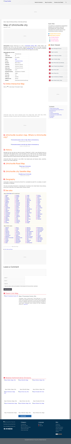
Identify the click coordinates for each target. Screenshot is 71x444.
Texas (38, 232)
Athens (6, 200)
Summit (38, 205)
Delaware (7, 220)
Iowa (17, 230)
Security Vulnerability (59, 428)
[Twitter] (6, 429)
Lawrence (18, 221)
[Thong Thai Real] (10, 2)
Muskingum (29, 212)
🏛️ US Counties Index (53, 39)
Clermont (7, 210)
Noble (28, 214)
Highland (18, 210)
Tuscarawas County (29, 45)
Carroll (6, 206)
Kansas (17, 231)
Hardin (17, 206)
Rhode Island (40, 227)
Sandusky (39, 199)
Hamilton (18, 204)
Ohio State (9, 193)
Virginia (38, 236)
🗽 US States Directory (54, 37)
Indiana (17, 228)
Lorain (28, 196)
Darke (6, 217)
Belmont (7, 202)
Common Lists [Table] (58, 2)
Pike (27, 220)
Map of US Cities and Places (12, 21)
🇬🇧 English (40, 424)
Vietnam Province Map (25, 428)
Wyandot (39, 218)
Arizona (6, 230)
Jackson (17, 215)
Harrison (18, 207)
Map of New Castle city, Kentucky (57, 62)
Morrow (28, 211)
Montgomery (29, 209)
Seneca (38, 201)
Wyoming (39, 241)
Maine (17, 235)
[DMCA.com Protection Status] (59, 434)
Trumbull (39, 206)
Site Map (57, 431)
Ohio (36, 45)
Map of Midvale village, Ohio (25, 412)
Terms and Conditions (59, 427)
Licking (17, 222)
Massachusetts (19, 237)
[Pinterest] (12, 429)
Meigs (28, 204)
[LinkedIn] (10, 429)
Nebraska (29, 228)
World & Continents (39, 2)
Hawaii (6, 241)
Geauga (17, 200)
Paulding (28, 216)
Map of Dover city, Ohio (25, 401)
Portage (28, 221)
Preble (28, 222)
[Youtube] (8, 429)
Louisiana (18, 233)
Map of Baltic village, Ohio (10, 389)
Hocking (17, 211)
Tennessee (39, 231)
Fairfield (7, 222)
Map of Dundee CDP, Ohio (38, 401)
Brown (6, 204)
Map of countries (48, 2)
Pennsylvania (29, 242)
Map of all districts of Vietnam (57, 76)
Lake (17, 218)
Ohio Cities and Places (22, 21)
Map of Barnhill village (24, 389)
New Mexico (29, 233)
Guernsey (18, 202)
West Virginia (40, 238)
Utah (38, 233)
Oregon (28, 241)
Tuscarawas (39, 207)
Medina (28, 202)
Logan (28, 195)
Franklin (17, 196)
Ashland (7, 197)
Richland (39, 196)
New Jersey (29, 232)
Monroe (28, 207)
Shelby (38, 202)
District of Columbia (9, 237)
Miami (28, 206)
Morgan (28, 210)
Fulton (17, 197)
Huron (17, 214)
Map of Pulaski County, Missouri (57, 66)
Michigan (18, 238)
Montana (28, 227)
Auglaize (7, 201)
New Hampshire (30, 231)
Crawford (7, 215)
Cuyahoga (7, 216)
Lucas (28, 197)
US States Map (23, 424)
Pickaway (29, 218)
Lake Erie (18, 220)
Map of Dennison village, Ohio (10, 401)
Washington (39, 214)
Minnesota (18, 240)
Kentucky (18, 232)
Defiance (7, 218)
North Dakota (29, 237)
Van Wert (39, 210)
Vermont (39, 235)
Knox (17, 217)
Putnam (39, 195)
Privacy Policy (58, 425)
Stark (38, 204)
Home (5, 21)
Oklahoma (29, 240)
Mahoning (29, 200)
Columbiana (7, 212)
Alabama (7, 227)
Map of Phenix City (54, 73)
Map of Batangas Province (56, 48)
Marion (28, 201)
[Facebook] (4, 429)
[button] (66, 2)
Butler (6, 205)
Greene (17, 201)
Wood (38, 217)
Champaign (7, 207)
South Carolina (40, 228)
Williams (39, 216)
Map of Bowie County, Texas (56, 80)
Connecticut (7, 235)
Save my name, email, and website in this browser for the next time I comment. (21, 286)
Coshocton (7, 214)
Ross (38, 197)
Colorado (7, 233)
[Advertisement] (35, 12)
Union (38, 209)
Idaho (6, 242)
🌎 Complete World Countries (54, 33)
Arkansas (7, 231)
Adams (6, 195)
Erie (6, 221)
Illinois (17, 227)
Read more (26, 304)
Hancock (18, 205)
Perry (28, 217)
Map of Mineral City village (38, 412)
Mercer (28, 205)
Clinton (6, 211)
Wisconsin (39, 240)
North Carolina (30, 236)
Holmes (17, 212)
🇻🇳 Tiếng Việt (40, 425)
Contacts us (58, 424)
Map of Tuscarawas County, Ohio (27, 296)
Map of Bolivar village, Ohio (39, 389)
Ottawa (28, 215)
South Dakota (40, 230)
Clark (6, 209)
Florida (6, 238)
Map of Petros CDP (55, 69)
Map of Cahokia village (55, 59)
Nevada (28, 230)
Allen (6, 196)
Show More (23, 416)
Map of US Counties (24, 425)
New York (29, 235)
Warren (38, 212)
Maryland (18, 236)
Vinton (38, 211)
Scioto (38, 200)
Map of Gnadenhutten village (10, 412)
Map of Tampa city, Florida (56, 55)
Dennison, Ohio (30, 48)
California (7, 232)
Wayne (38, 215)
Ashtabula (7, 199)
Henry (17, 209)
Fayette (17, 195)
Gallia (17, 199)
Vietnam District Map (24, 430)
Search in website (59, 430)
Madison (28, 199)
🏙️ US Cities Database (54, 40)
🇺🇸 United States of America (54, 35)
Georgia (7, 240)
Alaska (6, 228)
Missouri (18, 242)
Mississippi (18, 241)
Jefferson (18, 216)
